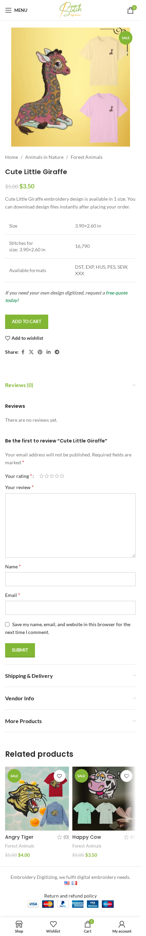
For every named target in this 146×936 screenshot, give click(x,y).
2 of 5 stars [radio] (46, 475)
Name (13, 566)
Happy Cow (86, 837)
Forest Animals (87, 157)
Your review (19, 487)
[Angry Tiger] (37, 799)
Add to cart (26, 321)
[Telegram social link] (57, 352)
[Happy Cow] (104, 799)
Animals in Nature (44, 157)
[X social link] (31, 352)
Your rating (18, 476)
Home (11, 157)
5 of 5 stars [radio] (62, 475)
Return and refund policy (70, 896)
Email (12, 594)
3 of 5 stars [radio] (51, 475)
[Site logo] (70, 10)
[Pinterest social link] (40, 352)
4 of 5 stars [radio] (56, 475)
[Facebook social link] (23, 352)
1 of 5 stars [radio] (41, 475)
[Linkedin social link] (48, 352)
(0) (66, 837)
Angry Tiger (19, 837)
